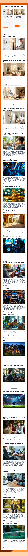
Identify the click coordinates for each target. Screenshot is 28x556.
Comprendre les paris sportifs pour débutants (11, 470)
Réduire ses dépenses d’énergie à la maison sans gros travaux (19, 17)
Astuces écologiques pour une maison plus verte (13, 339)
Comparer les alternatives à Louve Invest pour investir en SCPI (13, 444)
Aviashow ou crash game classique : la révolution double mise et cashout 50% (12, 237)
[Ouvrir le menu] (26, 1)
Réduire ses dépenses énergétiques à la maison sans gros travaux (13, 35)
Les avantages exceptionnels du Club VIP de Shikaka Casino (14, 418)
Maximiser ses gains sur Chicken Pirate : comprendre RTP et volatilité (13, 159)
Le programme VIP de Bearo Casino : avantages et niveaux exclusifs (12, 522)
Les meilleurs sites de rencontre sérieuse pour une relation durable (13, 496)
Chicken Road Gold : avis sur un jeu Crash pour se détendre (13, 134)
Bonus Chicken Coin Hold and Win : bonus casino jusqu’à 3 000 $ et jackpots (13, 185)
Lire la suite (17, 26)
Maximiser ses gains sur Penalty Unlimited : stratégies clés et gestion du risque (14, 392)
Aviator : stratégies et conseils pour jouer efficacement (13, 366)
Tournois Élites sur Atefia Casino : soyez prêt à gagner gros (14, 287)
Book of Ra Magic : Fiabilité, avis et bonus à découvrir (13, 211)
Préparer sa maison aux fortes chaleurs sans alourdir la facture (14, 61)
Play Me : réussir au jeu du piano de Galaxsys (14, 262)
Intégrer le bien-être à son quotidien (12, 85)
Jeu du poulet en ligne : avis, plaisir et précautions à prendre (12, 313)
